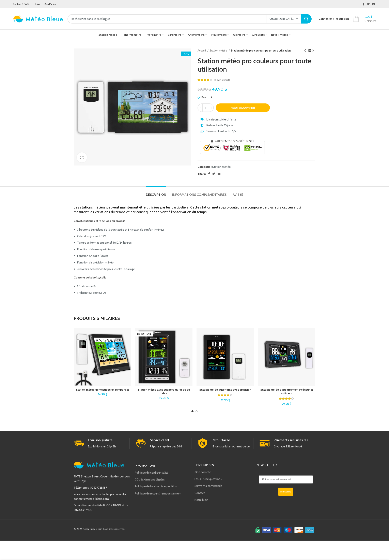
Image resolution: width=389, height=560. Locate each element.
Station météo (218, 50)
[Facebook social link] (363, 4)
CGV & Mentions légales (150, 479)
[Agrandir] (82, 157)
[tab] (156, 192)
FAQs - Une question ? (208, 479)
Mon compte (202, 472)
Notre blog (201, 500)
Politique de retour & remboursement (158, 493)
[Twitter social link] (368, 4)
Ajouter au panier (243, 107)
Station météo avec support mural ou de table (164, 391)
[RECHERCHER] (306, 19)
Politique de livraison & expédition (156, 486)
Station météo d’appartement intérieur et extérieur (286, 391)
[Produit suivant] (313, 51)
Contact (199, 493)
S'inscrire (285, 491)
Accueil (202, 50)
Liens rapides (204, 465)
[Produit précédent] (305, 51)
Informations (145, 466)
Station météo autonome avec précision (225, 389)
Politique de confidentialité (151, 472)
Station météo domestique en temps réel (102, 389)
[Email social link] (373, 4)
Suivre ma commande (208, 486)
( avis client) (222, 80)
